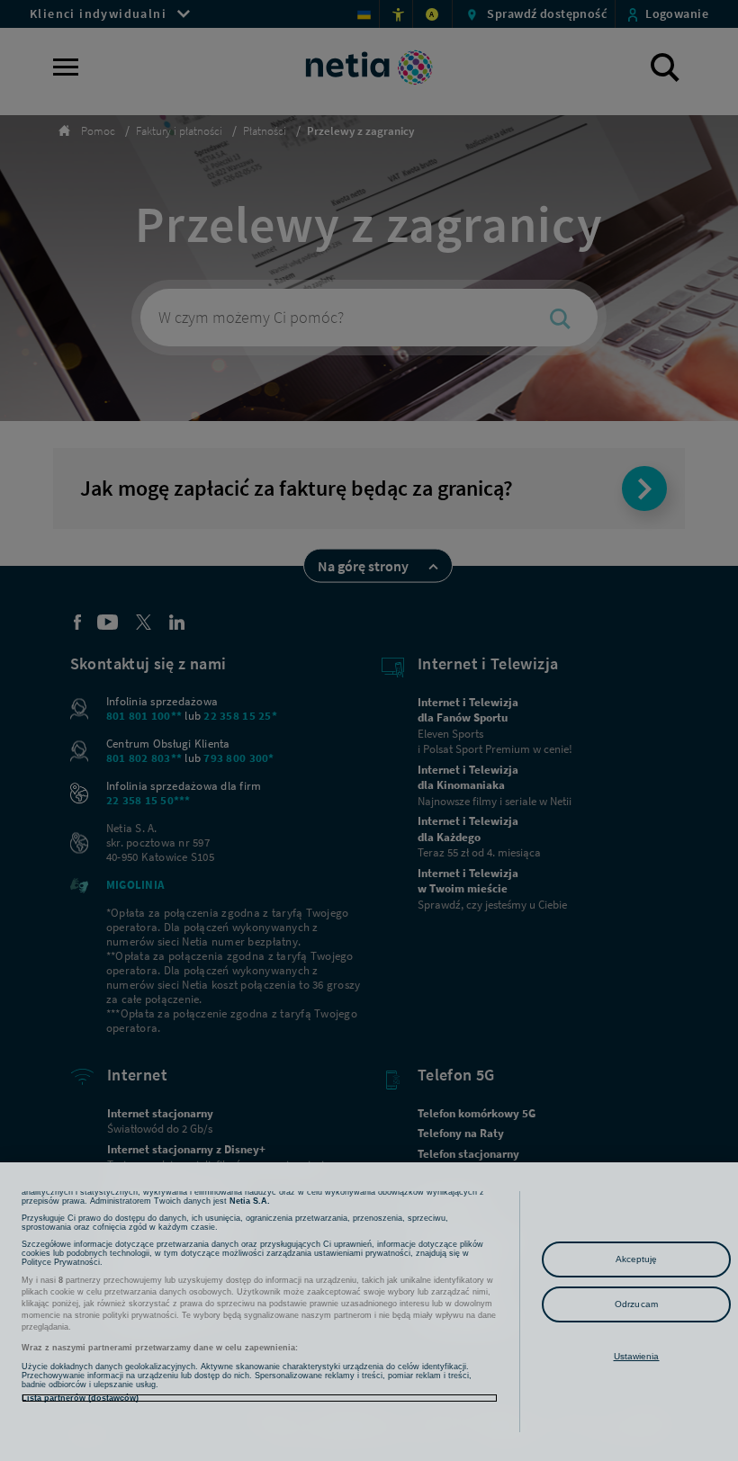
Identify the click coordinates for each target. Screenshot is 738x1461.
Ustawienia (637, 1356)
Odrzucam (636, 1304)
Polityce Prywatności (61, 1262)
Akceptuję (637, 1259)
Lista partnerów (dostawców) (80, 1398)
